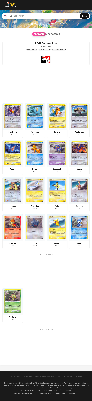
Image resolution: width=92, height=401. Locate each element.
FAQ (58, 376)
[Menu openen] (87, 5)
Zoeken (84, 16)
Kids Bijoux (72, 393)
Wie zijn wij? (68, 376)
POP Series (39, 34)
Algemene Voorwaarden (44, 376)
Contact (79, 376)
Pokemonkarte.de (45, 393)
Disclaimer (28, 376)
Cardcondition (60, 393)
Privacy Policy (14, 376)
